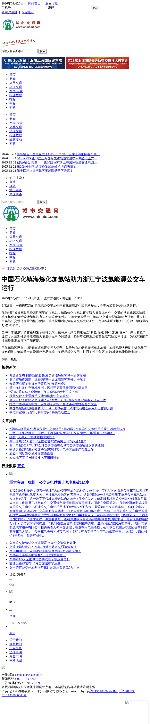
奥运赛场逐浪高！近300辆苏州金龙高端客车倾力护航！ (47, 379)
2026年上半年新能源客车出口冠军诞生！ (37, 555)
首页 (12, 74)
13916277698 (32, 683)
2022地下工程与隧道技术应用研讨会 (34, 457)
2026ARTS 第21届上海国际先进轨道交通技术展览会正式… (57, 158)
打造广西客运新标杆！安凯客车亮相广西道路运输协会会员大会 (53, 404)
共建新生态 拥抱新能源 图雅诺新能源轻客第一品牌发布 (47, 375)
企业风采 (9, 268)
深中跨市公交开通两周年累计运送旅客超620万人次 (44, 567)
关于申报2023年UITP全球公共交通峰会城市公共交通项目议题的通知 (56, 445)
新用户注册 (9, 12)
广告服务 (15, 648)
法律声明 (15, 652)
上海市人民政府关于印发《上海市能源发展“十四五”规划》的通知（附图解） (62, 433)
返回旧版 (51, 3)
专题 (12, 107)
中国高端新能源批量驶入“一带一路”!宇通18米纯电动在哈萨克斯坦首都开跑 (61, 408)
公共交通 (15, 83)
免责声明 (15, 656)
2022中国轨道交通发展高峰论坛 (31, 453)
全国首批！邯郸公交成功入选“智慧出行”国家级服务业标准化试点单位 (57, 400)
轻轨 (12, 186)
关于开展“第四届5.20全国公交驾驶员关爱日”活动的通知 (47, 441)
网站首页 (34, 3)
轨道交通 (15, 87)
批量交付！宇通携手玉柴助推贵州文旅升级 (39, 396)
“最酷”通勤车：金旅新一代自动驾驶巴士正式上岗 (43, 392)
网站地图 (15, 660)
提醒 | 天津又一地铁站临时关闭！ (32, 437)
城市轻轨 (15, 190)
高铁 (12, 182)
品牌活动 (15, 139)
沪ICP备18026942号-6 (103, 691)
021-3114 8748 (26, 678)
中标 (12, 103)
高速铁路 (15, 194)
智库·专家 (16, 91)
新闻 (12, 78)
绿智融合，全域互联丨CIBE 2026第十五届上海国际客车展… (58, 154)
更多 (21, 466)
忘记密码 (28, 12)
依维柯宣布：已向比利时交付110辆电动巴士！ (41, 412)
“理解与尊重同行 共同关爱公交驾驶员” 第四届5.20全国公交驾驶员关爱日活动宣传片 (67, 429)
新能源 (34, 268)
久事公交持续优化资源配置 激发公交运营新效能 (42, 543)
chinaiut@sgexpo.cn (29, 674)
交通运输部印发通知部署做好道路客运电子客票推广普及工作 (51, 449)
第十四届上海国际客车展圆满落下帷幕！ (45, 170)
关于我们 (15, 640)
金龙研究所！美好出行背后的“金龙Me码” (37, 383)
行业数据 (15, 95)
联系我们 (15, 644)
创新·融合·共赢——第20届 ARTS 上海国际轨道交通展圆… (57, 162)
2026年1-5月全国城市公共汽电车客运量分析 (39, 559)
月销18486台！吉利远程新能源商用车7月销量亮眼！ (45, 551)
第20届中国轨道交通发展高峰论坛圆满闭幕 (46, 166)
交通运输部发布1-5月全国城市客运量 (34, 563)
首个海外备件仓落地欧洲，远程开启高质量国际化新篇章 (48, 387)
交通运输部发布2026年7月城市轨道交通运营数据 (43, 547)
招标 (12, 99)
